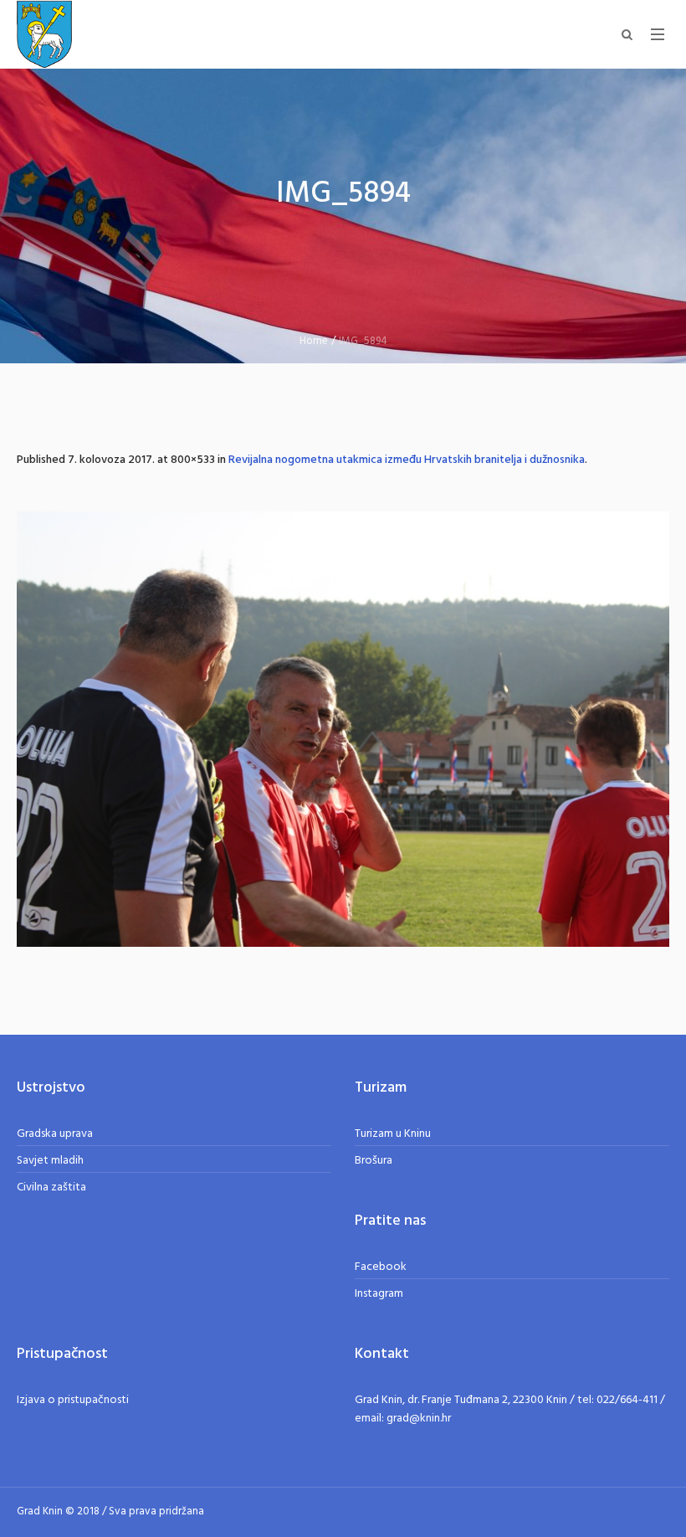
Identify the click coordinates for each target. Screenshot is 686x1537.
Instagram (379, 1293)
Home (313, 341)
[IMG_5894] (343, 729)
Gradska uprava (55, 1134)
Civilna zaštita (51, 1187)
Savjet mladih (50, 1160)
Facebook (381, 1267)
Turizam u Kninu (393, 1134)
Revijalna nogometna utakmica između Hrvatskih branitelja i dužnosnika (406, 460)
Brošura (373, 1160)
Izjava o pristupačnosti (73, 1400)
